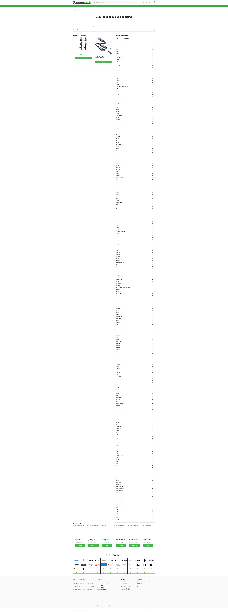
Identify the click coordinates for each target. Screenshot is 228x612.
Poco (134, 337)
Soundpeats (134, 420)
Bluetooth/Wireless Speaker (134, 86)
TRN (134, 451)
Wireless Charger (134, 496)
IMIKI (134, 198)
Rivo (134, 374)
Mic (134, 273)
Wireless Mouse (134, 503)
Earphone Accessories (134, 128)
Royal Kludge (134, 380)
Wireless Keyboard (134, 501)
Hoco (134, 181)
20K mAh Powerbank (134, 43)
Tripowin (134, 449)
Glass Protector (134, 161)
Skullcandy (134, 397)
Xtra (134, 515)
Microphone (134, 275)
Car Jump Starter (134, 99)
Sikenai (134, 393)
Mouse (134, 291)
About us (142, 2)
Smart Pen (134, 405)
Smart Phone (134, 407)
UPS (134, 467)
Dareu (134, 117)
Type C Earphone (134, 455)
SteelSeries (134, 426)
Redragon (134, 364)
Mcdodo (134, 260)
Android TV (134, 59)
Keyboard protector (134, 231)
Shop (146, 2)
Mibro (134, 271)
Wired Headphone (134, 488)
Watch (104, 6)
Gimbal (134, 159)
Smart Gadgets (128, 6)
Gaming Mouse (134, 157)
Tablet (134, 436)
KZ (134, 242)
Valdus (134, 472)
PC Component (112, 6)
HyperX (134, 194)
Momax (134, 281)
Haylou (134, 173)
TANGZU (134, 443)
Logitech (134, 256)
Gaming (134, 148)
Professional (134, 345)
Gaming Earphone (134, 150)
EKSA (134, 130)
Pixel (134, 333)
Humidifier (134, 192)
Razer (134, 356)
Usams (134, 469)
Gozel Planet (134, 167)
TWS (134, 453)
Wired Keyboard (134, 490)
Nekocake (134, 306)
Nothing (134, 310)
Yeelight (134, 517)
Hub (134, 190)
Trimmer (134, 447)
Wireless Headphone (134, 499)
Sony (134, 416)
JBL (134, 210)
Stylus (134, 432)
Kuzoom (134, 239)
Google (134, 163)
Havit (134, 171)
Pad (134, 324)
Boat (134, 88)
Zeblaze (134, 519)
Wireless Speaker (134, 505)
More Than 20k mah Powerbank (134, 287)
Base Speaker (134, 72)
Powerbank (97, 6)
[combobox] (115, 2)
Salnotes (134, 382)
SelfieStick (134, 391)
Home (74, 10)
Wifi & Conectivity (134, 482)
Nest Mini (134, 308)
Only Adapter (134, 316)
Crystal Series (134, 115)
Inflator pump (134, 202)
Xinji (134, 511)
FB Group (103, 585)
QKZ (134, 353)
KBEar (134, 225)
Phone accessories (134, 331)
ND (134, 302)
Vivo (134, 474)
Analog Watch (134, 57)
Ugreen (134, 459)
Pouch (134, 339)
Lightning (134, 252)
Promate (134, 347)
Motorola (134, 289)
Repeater (134, 368)
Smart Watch (134, 411)
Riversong (134, 372)
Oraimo (134, 320)
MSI (134, 297)
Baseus (134, 74)
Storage (134, 430)
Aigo (134, 49)
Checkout (111, 605)
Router (134, 378)
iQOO (134, 208)
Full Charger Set (134, 144)
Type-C (134, 457)
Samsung (134, 385)
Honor (134, 186)
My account (122, 605)
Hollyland (134, 183)
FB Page (102, 587)
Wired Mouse (134, 492)
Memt (134, 268)
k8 (134, 221)
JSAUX (134, 217)
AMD (134, 55)
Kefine (134, 227)
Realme (134, 358)
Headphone (90, 6)
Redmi (134, 360)
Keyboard (134, 229)
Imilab (134, 200)
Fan (134, 140)
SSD (134, 424)
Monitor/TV (134, 283)
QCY (134, 351)
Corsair (134, 111)
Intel (134, 204)
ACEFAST (134, 47)
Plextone (134, 335)
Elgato (134, 132)
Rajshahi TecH (81, 610)
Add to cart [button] (83, 57)
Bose (134, 90)
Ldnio (134, 246)
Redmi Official (134, 362)
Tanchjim (134, 440)
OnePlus (134, 314)
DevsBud (153, 610)
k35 (134, 219)
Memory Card (134, 266)
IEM (134, 196)
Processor (134, 343)
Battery (134, 76)
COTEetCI (134, 113)
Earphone (83, 6)
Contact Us (152, 605)
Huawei (134, 188)
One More (134, 312)
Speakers (120, 6)
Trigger (134, 445)
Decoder (134, 119)
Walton (134, 476)
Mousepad (134, 293)
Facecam (134, 138)
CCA (134, 101)
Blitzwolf (134, 80)
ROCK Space (134, 376)
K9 (134, 223)
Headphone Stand (134, 177)
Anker (134, 61)
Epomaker (134, 134)
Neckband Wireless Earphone (134, 304)
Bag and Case (134, 70)
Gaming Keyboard (134, 154)
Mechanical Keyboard (134, 262)
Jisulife (134, 213)
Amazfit (134, 53)
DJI (134, 121)
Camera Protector (134, 96)
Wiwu (134, 507)
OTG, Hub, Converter (134, 322)
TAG (134, 438)
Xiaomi (134, 509)
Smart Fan (134, 401)
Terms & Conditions (136, 605)
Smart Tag (134, 409)
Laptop (134, 244)
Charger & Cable (137, 6)
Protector (134, 349)
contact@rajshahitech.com (108, 584)
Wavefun (134, 480)
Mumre (134, 300)
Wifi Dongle (134, 484)
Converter (145, 6)
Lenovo (134, 248)
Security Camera (134, 389)
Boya (134, 92)
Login (150, 2)
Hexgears (134, 179)
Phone (134, 329)
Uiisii (134, 461)
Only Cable (134, 318)
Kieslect (134, 235)
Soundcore (134, 418)
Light (134, 250)
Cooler (134, 109)
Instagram (103, 589)
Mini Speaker (134, 277)
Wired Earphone (134, 486)
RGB (134, 370)
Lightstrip (134, 254)
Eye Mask (134, 136)
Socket (134, 414)
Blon (134, 82)
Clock (134, 105)
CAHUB (134, 94)
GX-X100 (134, 169)
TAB (134, 434)
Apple (134, 63)
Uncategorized (134, 465)
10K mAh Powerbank (134, 41)
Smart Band (134, 399)
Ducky (134, 123)
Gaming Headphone (134, 152)
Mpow (134, 295)
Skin (134, 395)
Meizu (134, 264)
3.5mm (134, 45)
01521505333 (104, 582)
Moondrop (134, 285)
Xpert (134, 513)
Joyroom (134, 215)
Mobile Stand (134, 279)
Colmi (134, 107)
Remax (134, 366)
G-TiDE (134, 146)
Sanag (134, 387)
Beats (134, 78)
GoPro (134, 165)
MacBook (134, 258)
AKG (134, 51)
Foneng (134, 142)
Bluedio (134, 84)
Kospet (134, 237)
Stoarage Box (134, 428)
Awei (134, 67)
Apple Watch (134, 65)
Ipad (134, 206)
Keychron (134, 233)
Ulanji (134, 463)
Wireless (134, 494)
